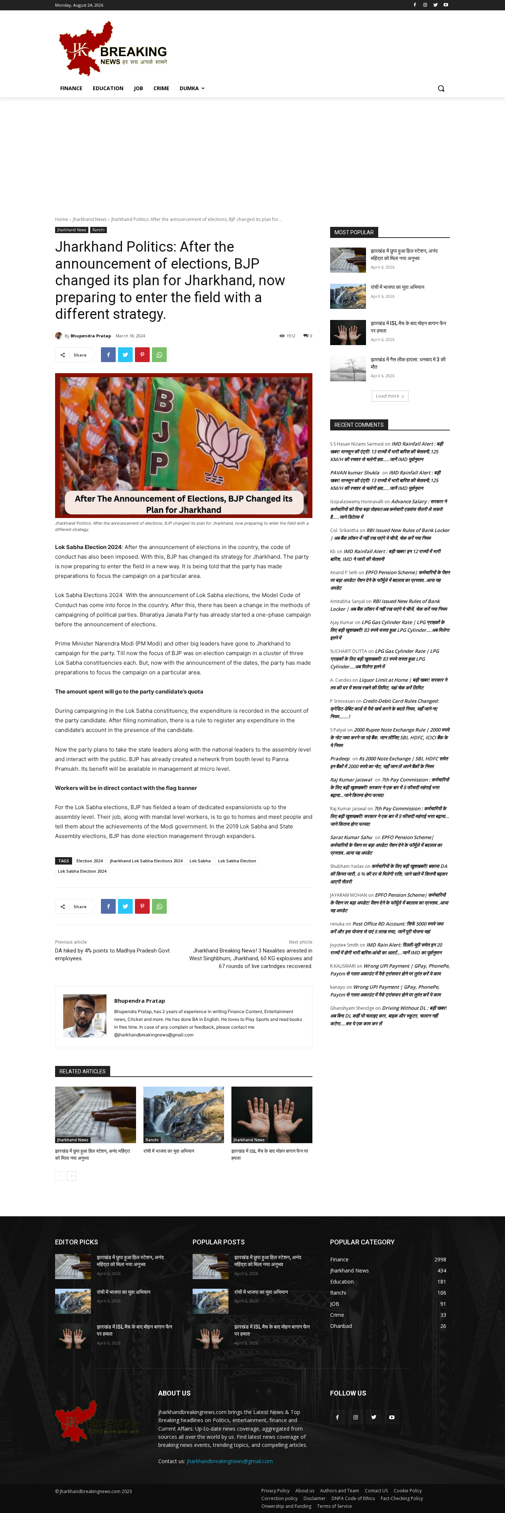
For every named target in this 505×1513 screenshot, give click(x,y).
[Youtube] (445, 5)
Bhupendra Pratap (91, 335)
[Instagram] (425, 5)
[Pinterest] (142, 354)
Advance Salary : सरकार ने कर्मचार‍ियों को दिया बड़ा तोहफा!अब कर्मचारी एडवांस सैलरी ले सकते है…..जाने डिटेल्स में (388, 509)
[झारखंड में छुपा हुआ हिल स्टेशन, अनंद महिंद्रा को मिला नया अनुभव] (95, 1115)
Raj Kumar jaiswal (351, 779)
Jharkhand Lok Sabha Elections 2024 (146, 860)
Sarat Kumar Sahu (351, 837)
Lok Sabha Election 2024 (82, 871)
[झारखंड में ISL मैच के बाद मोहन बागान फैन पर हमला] (271, 1115)
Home (61, 219)
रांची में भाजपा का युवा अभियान (168, 1151)
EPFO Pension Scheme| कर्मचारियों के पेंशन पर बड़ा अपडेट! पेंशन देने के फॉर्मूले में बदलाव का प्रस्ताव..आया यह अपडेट (390, 580)
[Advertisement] (252, 152)
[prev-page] (59, 1176)
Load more (387, 396)
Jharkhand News (89, 219)
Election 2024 (89, 860)
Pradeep (339, 758)
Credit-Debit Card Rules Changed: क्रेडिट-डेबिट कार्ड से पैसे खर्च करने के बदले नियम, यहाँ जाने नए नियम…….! (384, 709)
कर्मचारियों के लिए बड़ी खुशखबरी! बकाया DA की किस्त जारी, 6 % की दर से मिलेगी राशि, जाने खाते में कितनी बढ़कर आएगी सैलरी (388, 874)
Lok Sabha (200, 860)
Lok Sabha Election (237, 860)
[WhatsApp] (159, 354)
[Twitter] (435, 5)
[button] (441, 88)
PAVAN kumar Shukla (354, 472)
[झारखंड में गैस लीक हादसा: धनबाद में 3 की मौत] (348, 368)
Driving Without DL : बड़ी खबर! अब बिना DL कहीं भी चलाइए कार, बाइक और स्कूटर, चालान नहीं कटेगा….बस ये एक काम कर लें (388, 1016)
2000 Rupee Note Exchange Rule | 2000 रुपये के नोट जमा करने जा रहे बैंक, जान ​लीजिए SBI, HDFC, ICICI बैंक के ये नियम (389, 737)
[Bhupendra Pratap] (60, 336)
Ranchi (98, 229)
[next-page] (71, 1176)
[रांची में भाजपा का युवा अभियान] (183, 1115)
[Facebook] (415, 5)
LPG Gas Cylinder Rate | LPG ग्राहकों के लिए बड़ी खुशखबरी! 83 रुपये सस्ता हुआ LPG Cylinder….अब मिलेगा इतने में (389, 630)
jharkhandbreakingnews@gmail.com (230, 1461)
